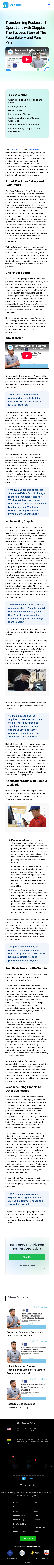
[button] (49, 5)
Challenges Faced (17, 106)
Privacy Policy (18, 1520)
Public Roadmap (19, 1532)
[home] (18, 5)
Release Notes (39, 1527)
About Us (37, 1511)
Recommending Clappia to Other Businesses (24, 130)
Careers (37, 1515)
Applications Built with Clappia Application (23, 119)
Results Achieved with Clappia (23, 125)
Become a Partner (38, 1521)
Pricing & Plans (19, 1515)
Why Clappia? (15, 110)
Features (37, 1507)
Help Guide (17, 1511)
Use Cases (17, 1507)
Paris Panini (33, 149)
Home (15, 1503)
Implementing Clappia (19, 114)
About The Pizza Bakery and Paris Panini (25, 101)
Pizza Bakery (16, 149)
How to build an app (19, 1526)
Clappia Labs (38, 1532)
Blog (35, 1503)
